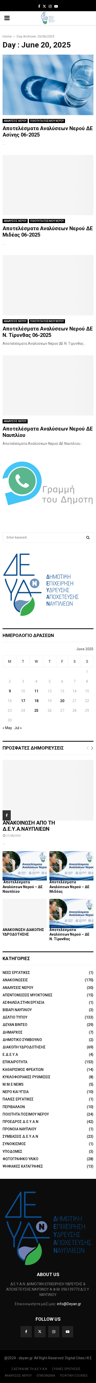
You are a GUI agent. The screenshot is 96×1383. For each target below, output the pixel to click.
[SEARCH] (87, 537)
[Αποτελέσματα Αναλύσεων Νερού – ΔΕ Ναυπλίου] (25, 865)
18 (36, 701)
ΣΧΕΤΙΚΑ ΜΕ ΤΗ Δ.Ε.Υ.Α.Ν (29, 1369)
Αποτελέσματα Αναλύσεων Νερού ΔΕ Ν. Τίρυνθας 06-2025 (48, 332)
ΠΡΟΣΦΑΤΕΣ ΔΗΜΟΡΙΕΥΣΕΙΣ (33, 748)
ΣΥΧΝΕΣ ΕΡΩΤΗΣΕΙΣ (66, 1369)
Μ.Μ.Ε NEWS (13, 1084)
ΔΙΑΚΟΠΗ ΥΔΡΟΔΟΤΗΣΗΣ (24, 1047)
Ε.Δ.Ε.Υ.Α (10, 1054)
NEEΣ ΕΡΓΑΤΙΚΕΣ (16, 973)
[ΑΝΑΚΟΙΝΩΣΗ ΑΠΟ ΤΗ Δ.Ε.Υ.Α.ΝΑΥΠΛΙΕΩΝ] (48, 790)
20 (62, 701)
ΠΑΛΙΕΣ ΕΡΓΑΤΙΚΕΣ (18, 1099)
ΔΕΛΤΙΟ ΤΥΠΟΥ (15, 1017)
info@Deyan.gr (69, 1304)
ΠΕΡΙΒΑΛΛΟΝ (14, 1107)
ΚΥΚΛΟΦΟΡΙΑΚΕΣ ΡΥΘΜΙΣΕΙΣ (26, 1077)
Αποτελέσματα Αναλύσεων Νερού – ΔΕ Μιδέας (69, 886)
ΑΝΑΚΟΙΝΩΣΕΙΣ (15, 980)
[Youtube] (67, 1331)
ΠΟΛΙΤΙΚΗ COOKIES (73, 1375)
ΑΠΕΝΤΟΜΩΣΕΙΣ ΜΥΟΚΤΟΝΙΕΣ (27, 995)
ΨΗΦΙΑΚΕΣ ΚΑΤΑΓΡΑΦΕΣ (23, 1166)
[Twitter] (40, 1331)
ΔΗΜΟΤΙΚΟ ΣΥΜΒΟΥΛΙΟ (22, 1040)
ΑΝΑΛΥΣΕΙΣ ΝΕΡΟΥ (15, 120)
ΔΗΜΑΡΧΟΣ (13, 1032)
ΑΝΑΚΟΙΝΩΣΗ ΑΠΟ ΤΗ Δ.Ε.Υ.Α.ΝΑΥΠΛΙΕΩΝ (29, 826)
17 (23, 701)
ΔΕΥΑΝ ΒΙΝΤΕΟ (15, 1025)
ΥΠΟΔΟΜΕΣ (12, 1151)
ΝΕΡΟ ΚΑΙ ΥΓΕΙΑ (16, 1092)
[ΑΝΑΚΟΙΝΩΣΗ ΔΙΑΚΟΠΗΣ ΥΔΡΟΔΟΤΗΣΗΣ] (25, 913)
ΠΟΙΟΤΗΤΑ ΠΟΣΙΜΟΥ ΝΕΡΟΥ (47, 120)
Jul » (18, 728)
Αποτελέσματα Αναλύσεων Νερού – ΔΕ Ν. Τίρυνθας (69, 934)
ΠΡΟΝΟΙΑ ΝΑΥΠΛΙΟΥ (19, 1129)
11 (36, 691)
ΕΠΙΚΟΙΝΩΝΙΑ (46, 1375)
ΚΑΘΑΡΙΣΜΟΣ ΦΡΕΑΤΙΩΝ (23, 1070)
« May (7, 728)
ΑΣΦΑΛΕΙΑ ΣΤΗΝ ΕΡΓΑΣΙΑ (23, 1002)
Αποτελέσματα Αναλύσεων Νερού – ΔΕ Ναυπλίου (22, 886)
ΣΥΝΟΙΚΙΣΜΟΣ (14, 1144)
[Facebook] (26, 1331)
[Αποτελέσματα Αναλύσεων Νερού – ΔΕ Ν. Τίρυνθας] (71, 913)
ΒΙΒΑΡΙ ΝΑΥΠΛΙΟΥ (17, 1010)
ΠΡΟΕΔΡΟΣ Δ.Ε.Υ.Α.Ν (20, 1122)
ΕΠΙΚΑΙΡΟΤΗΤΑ (15, 1062)
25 (36, 710)
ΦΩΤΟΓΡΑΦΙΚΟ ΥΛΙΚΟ (20, 1159)
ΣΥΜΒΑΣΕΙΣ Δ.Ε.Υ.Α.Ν (20, 1136)
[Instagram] (53, 1331)
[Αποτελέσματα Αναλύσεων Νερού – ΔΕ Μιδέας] (71, 865)
